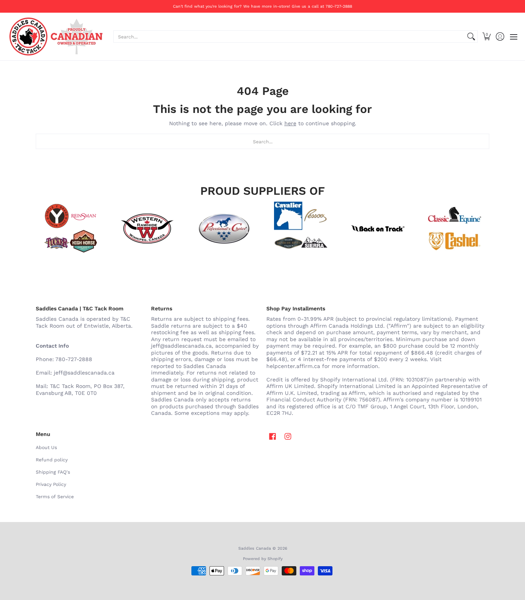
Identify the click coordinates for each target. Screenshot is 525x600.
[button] (486, 36)
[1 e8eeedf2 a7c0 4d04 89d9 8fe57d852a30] (224, 228)
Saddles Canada (254, 548)
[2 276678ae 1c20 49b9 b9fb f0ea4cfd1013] (70, 228)
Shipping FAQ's (53, 472)
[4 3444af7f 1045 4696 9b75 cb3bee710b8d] (301, 228)
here (290, 123)
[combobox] (289, 36)
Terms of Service (55, 496)
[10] (147, 228)
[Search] (471, 36)
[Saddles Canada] (56, 36)
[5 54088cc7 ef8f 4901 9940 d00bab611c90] (377, 228)
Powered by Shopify (262, 558)
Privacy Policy (51, 484)
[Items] (454, 228)
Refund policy (52, 459)
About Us (46, 447)
